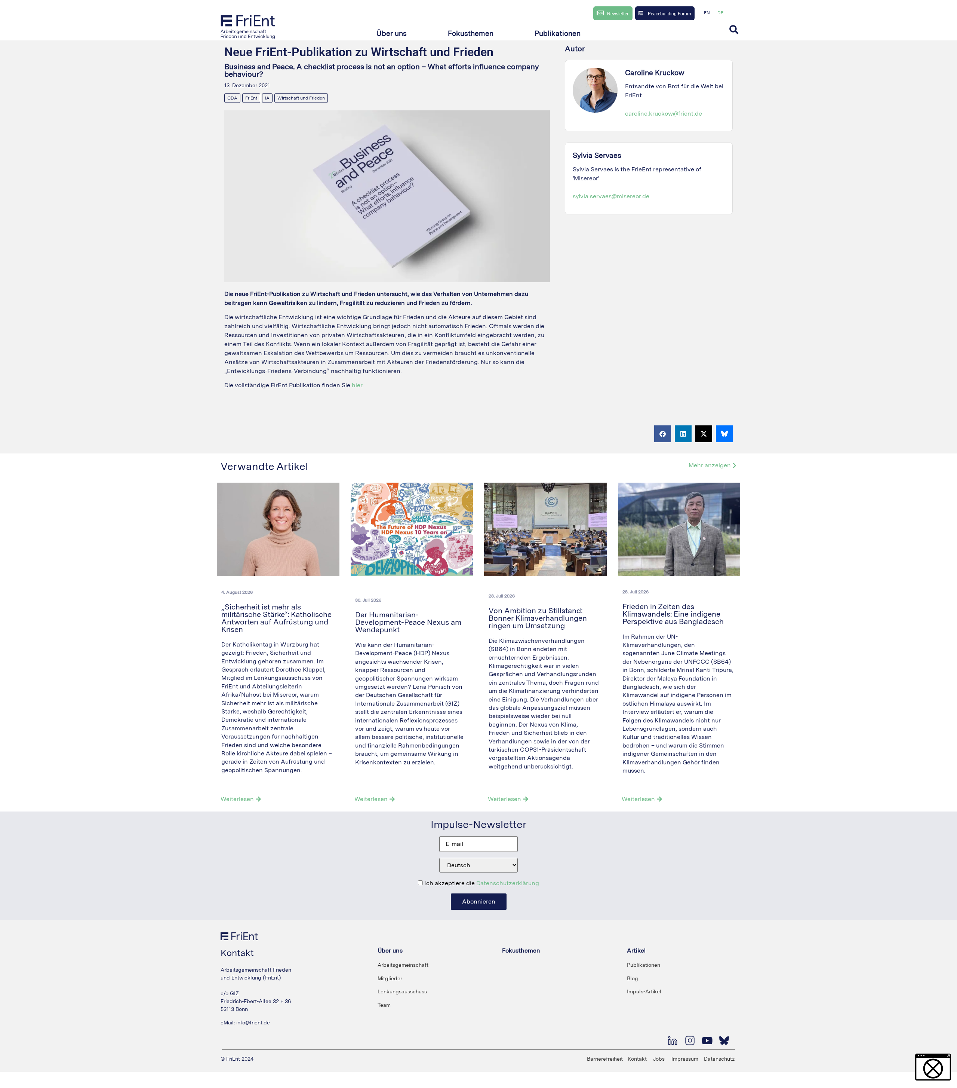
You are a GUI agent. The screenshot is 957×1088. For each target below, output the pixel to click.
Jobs (659, 1059)
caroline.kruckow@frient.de (663, 113)
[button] (392, 34)
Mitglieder (390, 978)
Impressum (684, 1059)
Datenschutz (719, 1059)
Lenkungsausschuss (402, 991)
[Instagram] (690, 1040)
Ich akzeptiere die (481, 883)
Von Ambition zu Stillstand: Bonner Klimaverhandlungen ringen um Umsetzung (538, 618)
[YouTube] (707, 1040)
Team (384, 1005)
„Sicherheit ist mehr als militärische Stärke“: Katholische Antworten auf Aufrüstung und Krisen (276, 618)
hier (357, 385)
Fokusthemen (521, 950)
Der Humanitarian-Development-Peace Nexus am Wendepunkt (408, 622)
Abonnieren (478, 901)
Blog (632, 978)
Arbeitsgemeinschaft (403, 965)
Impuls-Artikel (644, 991)
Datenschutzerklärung (507, 883)
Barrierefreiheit (605, 1059)
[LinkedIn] (672, 1040)
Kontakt (637, 1059)
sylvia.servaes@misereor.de (611, 196)
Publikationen (643, 965)
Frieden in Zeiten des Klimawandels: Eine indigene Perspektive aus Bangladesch (674, 614)
